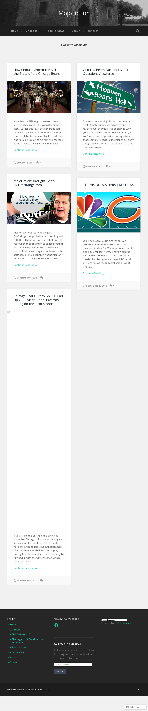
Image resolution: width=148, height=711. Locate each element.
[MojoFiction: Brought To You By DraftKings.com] (39, 208)
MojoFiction (74, 13)
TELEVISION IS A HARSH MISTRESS (108, 184)
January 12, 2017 (25, 162)
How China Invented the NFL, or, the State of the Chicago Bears (38, 71)
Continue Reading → (25, 150)
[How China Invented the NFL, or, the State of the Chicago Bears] (39, 97)
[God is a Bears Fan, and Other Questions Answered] (108, 97)
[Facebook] (56, 625)
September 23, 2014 (96, 285)
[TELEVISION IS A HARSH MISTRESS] (108, 212)
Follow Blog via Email (68, 644)
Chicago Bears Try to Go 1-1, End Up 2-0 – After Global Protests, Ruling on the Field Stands (38, 300)
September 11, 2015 (27, 277)
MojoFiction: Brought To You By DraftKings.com (35, 183)
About (76, 31)
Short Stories (19, 647)
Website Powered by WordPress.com (28, 689)
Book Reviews (56, 31)
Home (14, 31)
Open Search (138, 31)
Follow (59, 671)
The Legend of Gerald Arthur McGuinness (28, 641)
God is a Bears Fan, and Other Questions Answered (105, 71)
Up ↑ (138, 689)
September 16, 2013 (27, 580)
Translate (125, 623)
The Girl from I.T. (21, 634)
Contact (93, 31)
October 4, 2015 (94, 166)
